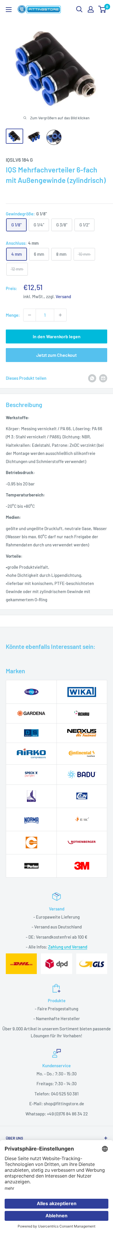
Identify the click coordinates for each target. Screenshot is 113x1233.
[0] (102, 9)
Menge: (13, 315)
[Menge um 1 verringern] (29, 315)
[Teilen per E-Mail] (103, 378)
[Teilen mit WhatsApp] (92, 378)
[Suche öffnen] (79, 9)
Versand (63, 296)
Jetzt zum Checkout (56, 355)
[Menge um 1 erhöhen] (60, 315)
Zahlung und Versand (67, 946)
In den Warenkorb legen (57, 336)
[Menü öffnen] (9, 9)
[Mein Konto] (91, 9)
